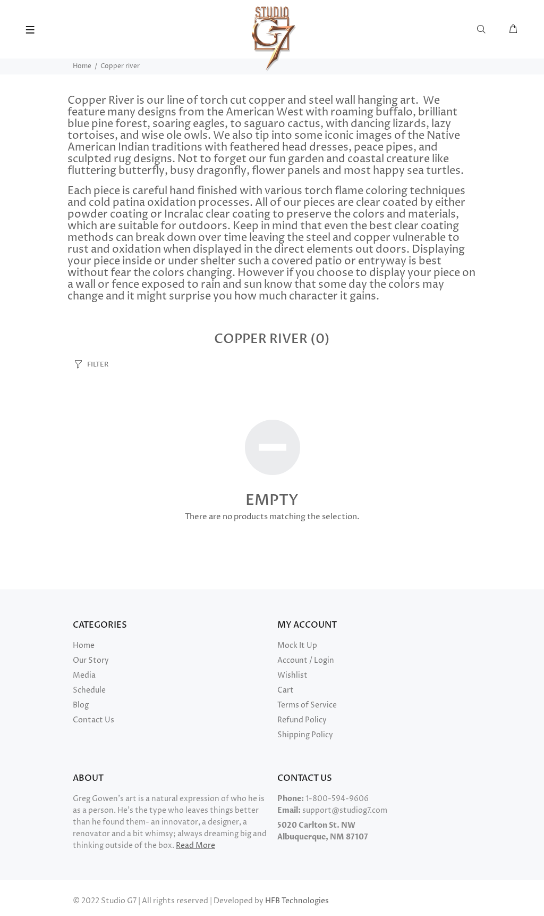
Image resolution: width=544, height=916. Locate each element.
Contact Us (93, 720)
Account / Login (305, 660)
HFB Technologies (297, 901)
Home (82, 66)
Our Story (91, 660)
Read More (195, 845)
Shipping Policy (305, 735)
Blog (81, 705)
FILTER (97, 364)
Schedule (89, 690)
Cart (285, 690)
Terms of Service (307, 705)
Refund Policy (302, 720)
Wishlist (292, 675)
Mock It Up (297, 645)
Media (84, 675)
